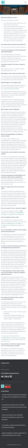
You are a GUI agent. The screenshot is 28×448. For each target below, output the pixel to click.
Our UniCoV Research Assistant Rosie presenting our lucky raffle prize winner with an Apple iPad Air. (14, 397)
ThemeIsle (18, 444)
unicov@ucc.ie (4, 214)
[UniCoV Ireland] (3, 2)
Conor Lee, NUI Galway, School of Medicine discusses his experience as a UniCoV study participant (12, 417)
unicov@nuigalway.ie (19, 212)
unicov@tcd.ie (20, 214)
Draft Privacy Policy (5, 369)
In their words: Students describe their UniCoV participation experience (13, 426)
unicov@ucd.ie (11, 214)
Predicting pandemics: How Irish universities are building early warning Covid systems (14, 434)
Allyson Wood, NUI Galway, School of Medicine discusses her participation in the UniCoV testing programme (14, 407)
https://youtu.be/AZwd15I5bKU (11, 88)
